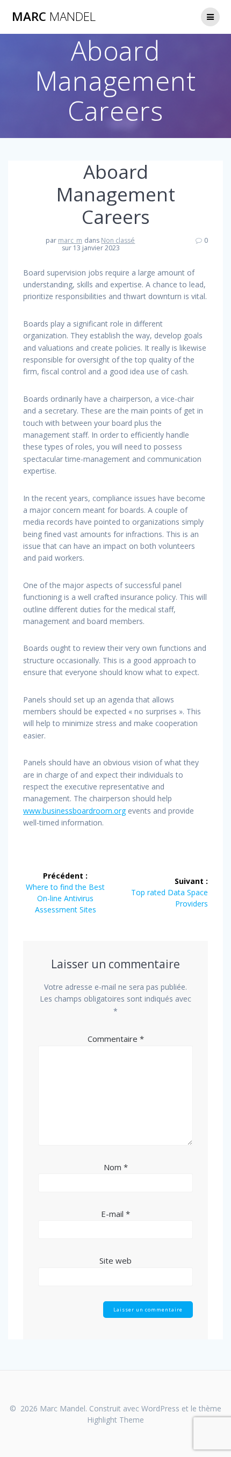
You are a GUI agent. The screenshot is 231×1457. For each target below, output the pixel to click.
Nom (116, 1167)
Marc (54, 17)
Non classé (118, 240)
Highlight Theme (115, 1420)
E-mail (115, 1213)
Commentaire (116, 1038)
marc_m (70, 240)
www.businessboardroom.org (74, 811)
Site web (115, 1260)
